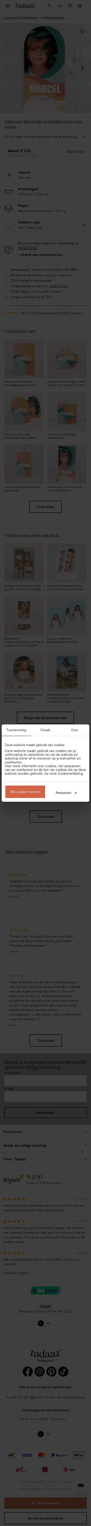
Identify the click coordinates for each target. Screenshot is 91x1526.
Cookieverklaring (70, 774)
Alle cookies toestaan (25, 792)
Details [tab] (46, 730)
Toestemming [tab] (16, 730)
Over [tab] (74, 730)
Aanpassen (63, 793)
